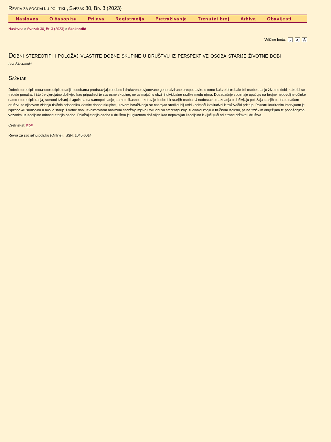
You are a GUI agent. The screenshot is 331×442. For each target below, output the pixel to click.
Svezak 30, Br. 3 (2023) (45, 29)
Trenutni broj (213, 18)
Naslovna (27, 18)
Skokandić (77, 29)
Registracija (129, 18)
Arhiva (248, 18)
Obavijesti (279, 18)
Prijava (96, 18)
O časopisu (63, 18)
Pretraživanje (171, 18)
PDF (29, 125)
